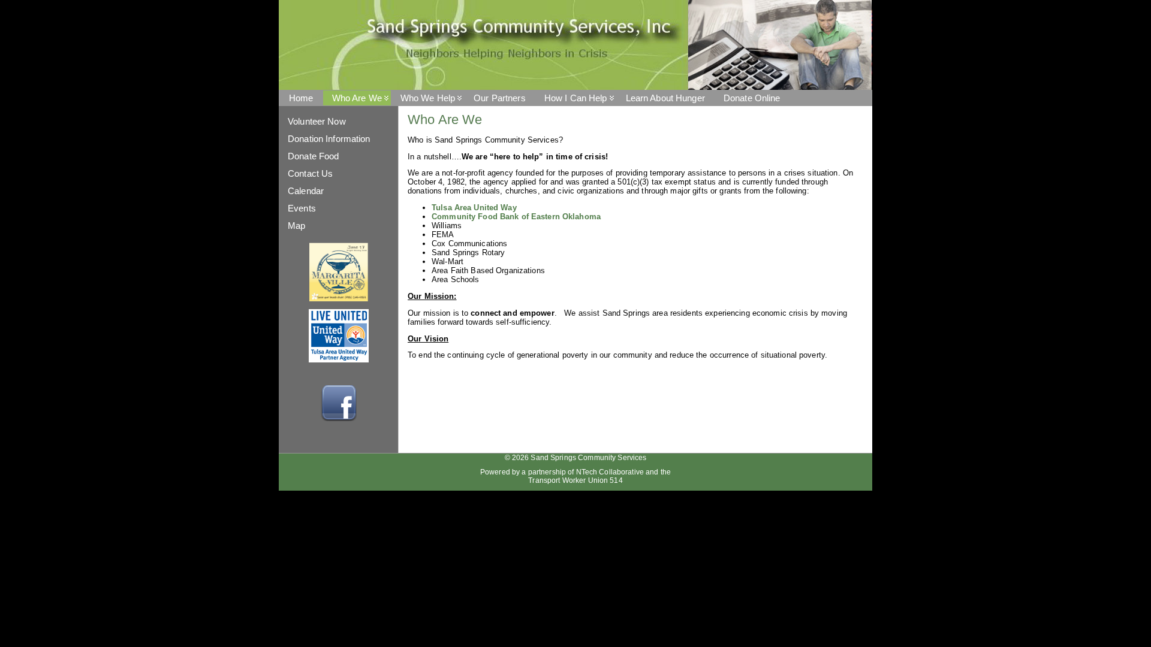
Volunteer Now (317, 121)
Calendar (306, 191)
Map (296, 225)
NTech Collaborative (610, 472)
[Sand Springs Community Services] (575, 45)
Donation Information (329, 139)
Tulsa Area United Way (474, 207)
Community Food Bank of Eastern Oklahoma (516, 216)
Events (302, 208)
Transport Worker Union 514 (575, 480)
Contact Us (310, 173)
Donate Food (313, 156)
